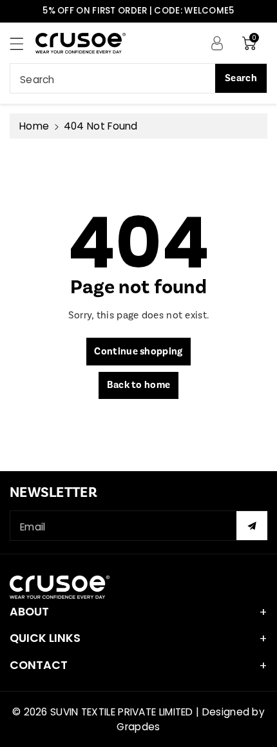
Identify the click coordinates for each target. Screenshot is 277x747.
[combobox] (138, 78)
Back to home (139, 385)
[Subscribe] (251, 525)
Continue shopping (138, 351)
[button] (22, 43)
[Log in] (217, 42)
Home (34, 126)
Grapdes (138, 726)
